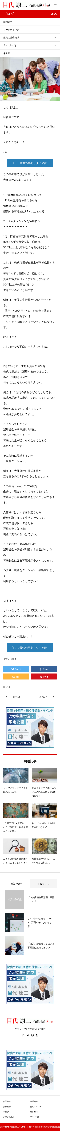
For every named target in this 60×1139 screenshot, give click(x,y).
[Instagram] (32, 1035)
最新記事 (7, 21)
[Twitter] (28, 1035)
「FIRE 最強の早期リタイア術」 (30, 163)
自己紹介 (7, 1101)
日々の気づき (10, 45)
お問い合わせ (9, 1117)
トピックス (43, 883)
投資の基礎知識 (11, 37)
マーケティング (11, 29)
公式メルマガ (36, 1106)
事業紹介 (34, 1101)
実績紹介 (7, 1106)
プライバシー (36, 1117)
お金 (8, 686)
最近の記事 (16, 883)
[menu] (49, 5)
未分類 (6, 53)
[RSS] (37, 1035)
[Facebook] (23, 1035)
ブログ (6, 1111)
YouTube (34, 1111)
